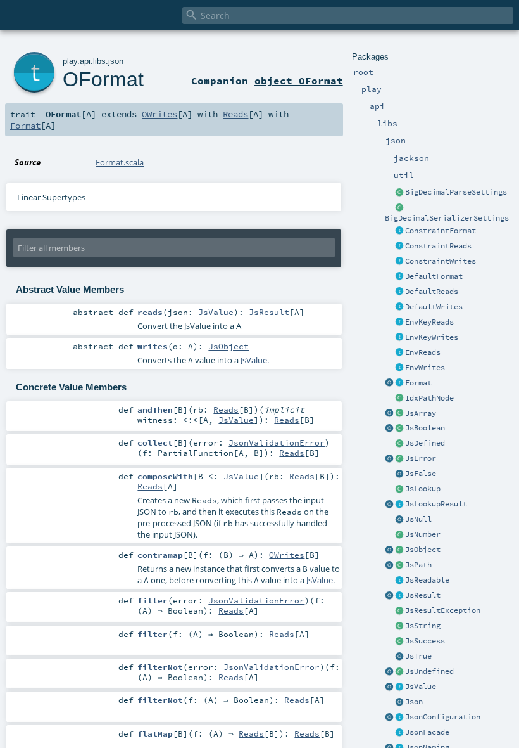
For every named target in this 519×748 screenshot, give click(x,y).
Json (414, 701)
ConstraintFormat (440, 230)
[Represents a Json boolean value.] (399, 428)
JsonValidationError (276, 442)
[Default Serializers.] (399, 307)
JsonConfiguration (442, 717)
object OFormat (298, 80)
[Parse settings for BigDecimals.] (399, 193)
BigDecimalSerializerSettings (447, 218)
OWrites (159, 114)
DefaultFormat (434, 276)
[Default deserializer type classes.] (399, 292)
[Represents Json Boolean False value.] (399, 474)
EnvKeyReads (429, 322)
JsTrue (418, 656)
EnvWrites (425, 367)
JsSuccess (425, 640)
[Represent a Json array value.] (399, 414)
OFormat (103, 79)
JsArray (420, 413)
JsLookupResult (436, 504)
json (115, 61)
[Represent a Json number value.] (399, 535)
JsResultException (442, 610)
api (85, 61)
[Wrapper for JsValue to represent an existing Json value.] (399, 444)
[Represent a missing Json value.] (399, 672)
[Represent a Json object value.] (399, 550)
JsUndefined (429, 671)
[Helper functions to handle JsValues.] (399, 702)
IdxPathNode (429, 398)
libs (99, 61)
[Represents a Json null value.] (399, 520)
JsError (420, 458)
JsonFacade (427, 732)
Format (418, 382)
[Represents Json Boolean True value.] (399, 657)
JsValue (420, 686)
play (70, 61)
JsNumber (423, 534)
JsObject (423, 549)
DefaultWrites (434, 306)
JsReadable (427, 580)
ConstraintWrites (440, 261)
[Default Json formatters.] (399, 277)
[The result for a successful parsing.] (399, 641)
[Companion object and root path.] (389, 565)
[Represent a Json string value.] (399, 626)
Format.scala (120, 162)
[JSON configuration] (399, 718)
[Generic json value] (399, 687)
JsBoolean (425, 427)
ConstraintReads (438, 246)
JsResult (423, 595)
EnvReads (423, 352)
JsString (423, 625)
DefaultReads (431, 291)
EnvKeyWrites (431, 337)
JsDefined (425, 443)
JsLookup (423, 488)
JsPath (418, 564)
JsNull (418, 519)
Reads (235, 114)
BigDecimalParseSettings (456, 192)
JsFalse (420, 473)
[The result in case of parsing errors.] (399, 459)
